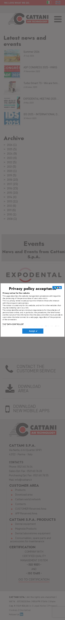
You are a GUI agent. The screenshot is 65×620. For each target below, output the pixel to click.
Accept (32, 331)
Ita (59, 287)
